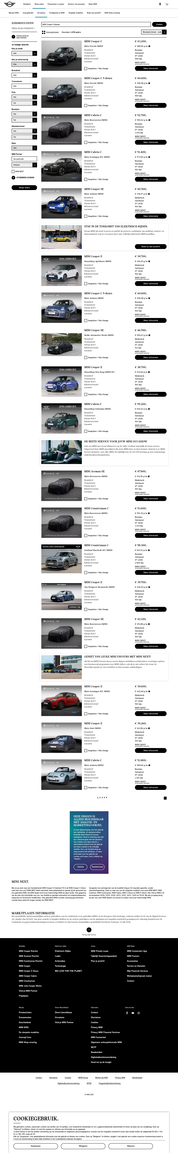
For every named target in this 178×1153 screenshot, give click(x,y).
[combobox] (96, 24)
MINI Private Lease (99, 951)
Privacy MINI (97, 1028)
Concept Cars (25, 1037)
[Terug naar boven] (89, 929)
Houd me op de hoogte (101, 1062)
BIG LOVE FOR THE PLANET (68, 971)
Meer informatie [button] (150, 68)
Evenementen (25, 1018)
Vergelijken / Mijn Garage (98, 68)
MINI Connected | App (137, 951)
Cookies (94, 1023)
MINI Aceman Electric (29, 956)
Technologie (60, 966)
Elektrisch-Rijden (63, 951)
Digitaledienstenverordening (103, 1057)
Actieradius (60, 961)
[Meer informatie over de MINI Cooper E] (61, 271)
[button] (27, 4)
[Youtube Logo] (133, 1013)
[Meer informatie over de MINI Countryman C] (61, 523)
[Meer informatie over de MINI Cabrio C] (61, 129)
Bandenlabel (96, 1052)
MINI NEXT (19, 171)
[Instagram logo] (139, 1013)
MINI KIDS (24, 1028)
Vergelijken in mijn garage (22, 37)
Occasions (59, 1018)
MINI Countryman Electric (31, 961)
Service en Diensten (136, 966)
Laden (58, 956)
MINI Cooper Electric (28, 951)
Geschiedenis (25, 1023)
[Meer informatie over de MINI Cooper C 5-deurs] (61, 92)
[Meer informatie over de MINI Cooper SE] (61, 203)
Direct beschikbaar (63, 1013)
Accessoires (132, 961)
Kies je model (17, 49)
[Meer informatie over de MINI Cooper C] (61, 56)
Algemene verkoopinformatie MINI (106, 1042)
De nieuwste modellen (29, 1032)
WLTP (93, 1047)
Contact (130, 981)
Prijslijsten (23, 996)
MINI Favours (133, 956)
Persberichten (25, 1013)
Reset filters (24, 187)
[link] (160, 4)
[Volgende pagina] (165, 798)
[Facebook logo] (127, 1013)
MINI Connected (98, 1037)
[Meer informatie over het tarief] (149, 46)
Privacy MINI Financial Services (105, 1032)
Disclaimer (96, 1018)
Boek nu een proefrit (151, 246)
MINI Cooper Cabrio (28, 976)
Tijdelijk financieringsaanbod (104, 956)
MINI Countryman (27, 981)
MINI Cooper (24, 966)
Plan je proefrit (97, 961)
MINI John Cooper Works (30, 986)
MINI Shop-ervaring (28, 1042)
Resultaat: (66, 32)
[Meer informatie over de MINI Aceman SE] (61, 486)
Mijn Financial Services (137, 971)
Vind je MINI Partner (28, 991)
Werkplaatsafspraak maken (139, 976)
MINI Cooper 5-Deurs (28, 971)
